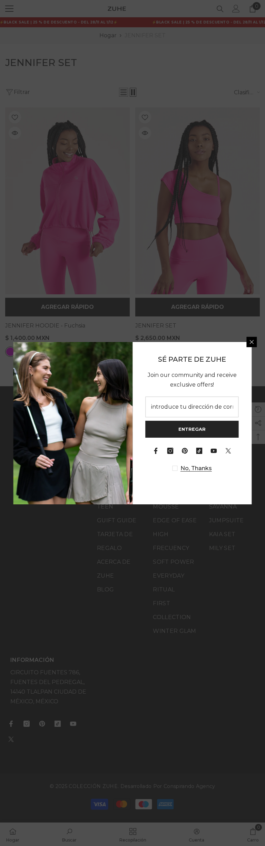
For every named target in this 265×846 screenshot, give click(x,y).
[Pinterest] (185, 451)
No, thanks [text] (196, 468)
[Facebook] (156, 451)
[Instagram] (170, 451)
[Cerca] (252, 342)
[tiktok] (199, 451)
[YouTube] (214, 451)
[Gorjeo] (228, 451)
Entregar (192, 429)
